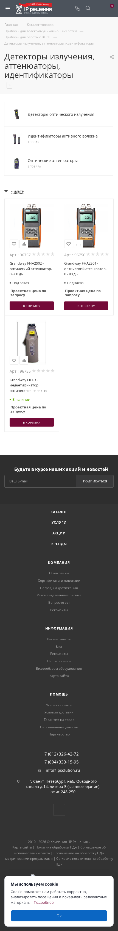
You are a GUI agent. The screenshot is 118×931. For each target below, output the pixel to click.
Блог (59, 646)
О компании (59, 573)
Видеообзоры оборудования (59, 668)
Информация (59, 628)
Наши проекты (59, 661)
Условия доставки (59, 712)
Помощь (59, 694)
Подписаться (95, 481)
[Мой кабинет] (98, 8)
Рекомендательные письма (59, 595)
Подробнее (44, 902)
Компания (59, 562)
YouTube (59, 810)
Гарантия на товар (59, 719)
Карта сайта (59, 675)
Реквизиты (59, 610)
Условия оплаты (59, 705)
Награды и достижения (59, 588)
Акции (59, 533)
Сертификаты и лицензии (59, 580)
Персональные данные (59, 727)
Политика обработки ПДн (56, 847)
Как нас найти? (59, 639)
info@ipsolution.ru (63, 770)
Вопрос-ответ (59, 602)
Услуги (59, 522)
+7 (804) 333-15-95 (60, 762)
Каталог (59, 512)
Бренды (59, 544)
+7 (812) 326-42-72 (60, 754)
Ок (59, 915)
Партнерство (59, 734)
